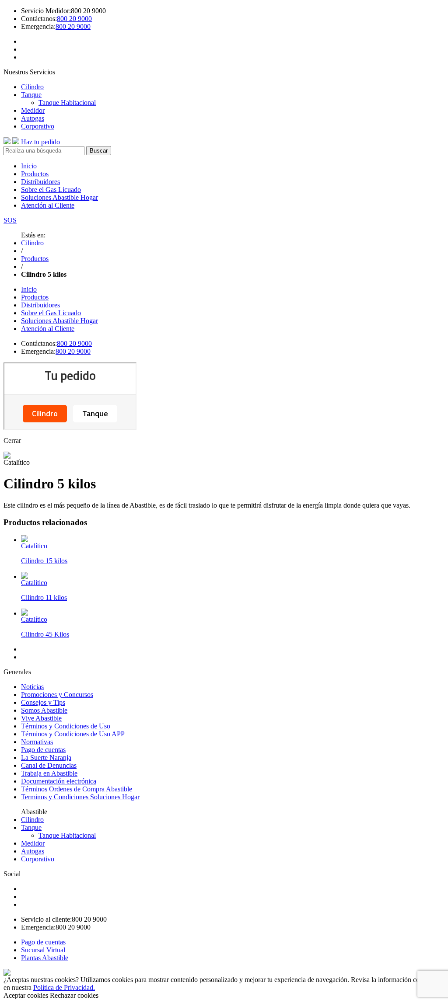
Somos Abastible (44, 710)
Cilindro (32, 87)
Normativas (37, 741)
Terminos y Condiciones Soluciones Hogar (80, 797)
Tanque (31, 94)
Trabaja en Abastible (49, 773)
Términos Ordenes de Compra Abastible (76, 789)
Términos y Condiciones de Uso (65, 726)
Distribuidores (40, 181)
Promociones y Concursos (57, 694)
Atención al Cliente (47, 205)
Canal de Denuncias (49, 765)
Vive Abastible (41, 718)
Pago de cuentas (43, 749)
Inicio (29, 166)
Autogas (32, 118)
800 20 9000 (74, 18)
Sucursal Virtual (43, 950)
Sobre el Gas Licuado (51, 189)
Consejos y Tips (43, 702)
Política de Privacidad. (64, 987)
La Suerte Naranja (46, 757)
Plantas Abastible (44, 957)
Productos (35, 174)
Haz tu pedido (40, 142)
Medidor (33, 110)
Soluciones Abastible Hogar (59, 197)
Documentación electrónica (58, 781)
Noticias (32, 686)
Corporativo (37, 126)
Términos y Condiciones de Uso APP (73, 734)
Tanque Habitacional (67, 102)
